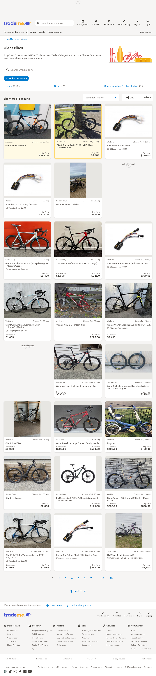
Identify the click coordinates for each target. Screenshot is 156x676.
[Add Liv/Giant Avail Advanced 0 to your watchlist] (148, 517)
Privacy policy (96, 667)
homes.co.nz (41, 659)
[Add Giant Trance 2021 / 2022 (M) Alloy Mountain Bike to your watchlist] (97, 108)
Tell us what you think (81, 605)
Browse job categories (91, 630)
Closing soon (12, 638)
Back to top (79, 590)
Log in (148, 24)
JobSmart (86, 638)
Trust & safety (137, 638)
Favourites (129, 615)
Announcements (138, 634)
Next (112, 578)
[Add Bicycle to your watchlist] (148, 405)
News (74, 667)
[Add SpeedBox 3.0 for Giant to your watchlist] (148, 108)
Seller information (139, 645)
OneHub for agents (40, 641)
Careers (65, 667)
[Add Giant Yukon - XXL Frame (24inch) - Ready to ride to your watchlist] (148, 460)
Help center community (141, 648)
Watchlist (117, 615)
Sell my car (61, 645)
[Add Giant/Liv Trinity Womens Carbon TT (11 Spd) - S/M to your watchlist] (46, 517)
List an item (146, 32)
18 (102, 578)
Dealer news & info (65, 641)
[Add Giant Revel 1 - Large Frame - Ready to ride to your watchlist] (97, 405)
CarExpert (91, 659)
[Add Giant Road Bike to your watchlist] (46, 405)
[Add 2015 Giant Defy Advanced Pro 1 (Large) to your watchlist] (97, 225)
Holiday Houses (118, 659)
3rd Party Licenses (139, 641)
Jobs (84, 625)
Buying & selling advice (66, 638)
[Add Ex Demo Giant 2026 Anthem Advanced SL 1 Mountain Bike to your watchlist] (97, 460)
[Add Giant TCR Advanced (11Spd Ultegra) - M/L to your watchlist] (148, 287)
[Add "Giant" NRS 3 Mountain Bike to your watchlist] (97, 287)
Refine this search (17, 78)
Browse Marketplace (14, 32)
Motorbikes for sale (65, 634)
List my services (113, 645)
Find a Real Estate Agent (40, 647)
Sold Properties (38, 634)
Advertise (84, 667)
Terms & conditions (113, 667)
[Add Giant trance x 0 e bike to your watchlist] (97, 167)
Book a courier (55, 32)
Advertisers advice (90, 641)
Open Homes (37, 638)
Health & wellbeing (114, 641)
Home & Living (13, 645)
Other (57, 86)
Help (133, 630)
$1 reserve (11, 641)
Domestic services (114, 634)
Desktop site (43, 667)
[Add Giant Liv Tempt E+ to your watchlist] (46, 460)
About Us (55, 667)
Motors (60, 625)
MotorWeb (67, 659)
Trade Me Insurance (12, 659)
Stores (33, 32)
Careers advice (88, 634)
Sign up (137, 24)
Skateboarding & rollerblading (121, 86)
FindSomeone (146, 659)
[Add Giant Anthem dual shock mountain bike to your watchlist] (97, 348)
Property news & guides (42, 630)
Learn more (56, 605)
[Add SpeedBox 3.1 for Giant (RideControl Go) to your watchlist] (97, 517)
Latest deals (12, 630)
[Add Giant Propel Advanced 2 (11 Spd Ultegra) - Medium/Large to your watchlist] (46, 225)
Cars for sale (62, 630)
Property (36, 625)
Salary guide (87, 645)
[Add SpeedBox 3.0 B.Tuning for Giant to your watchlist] (46, 167)
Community (137, 625)
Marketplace (13, 625)
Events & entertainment (116, 638)
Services (110, 625)
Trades (109, 630)
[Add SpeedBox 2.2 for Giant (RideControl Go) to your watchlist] (148, 225)
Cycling (8, 86)
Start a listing (103, 615)
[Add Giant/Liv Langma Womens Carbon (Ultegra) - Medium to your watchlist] (46, 287)
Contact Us (148, 667)
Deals (42, 32)
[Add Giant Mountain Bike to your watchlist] (46, 108)
